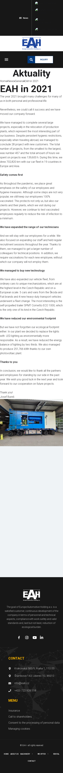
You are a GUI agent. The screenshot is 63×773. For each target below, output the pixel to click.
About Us (14, 754)
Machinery (25, 754)
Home (6, 754)
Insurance (14, 710)
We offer (42, 754)
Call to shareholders (20, 716)
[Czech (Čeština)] (45, 3)
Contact (31, 761)
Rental (56, 754)
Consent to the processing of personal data (34, 722)
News (25, 18)
